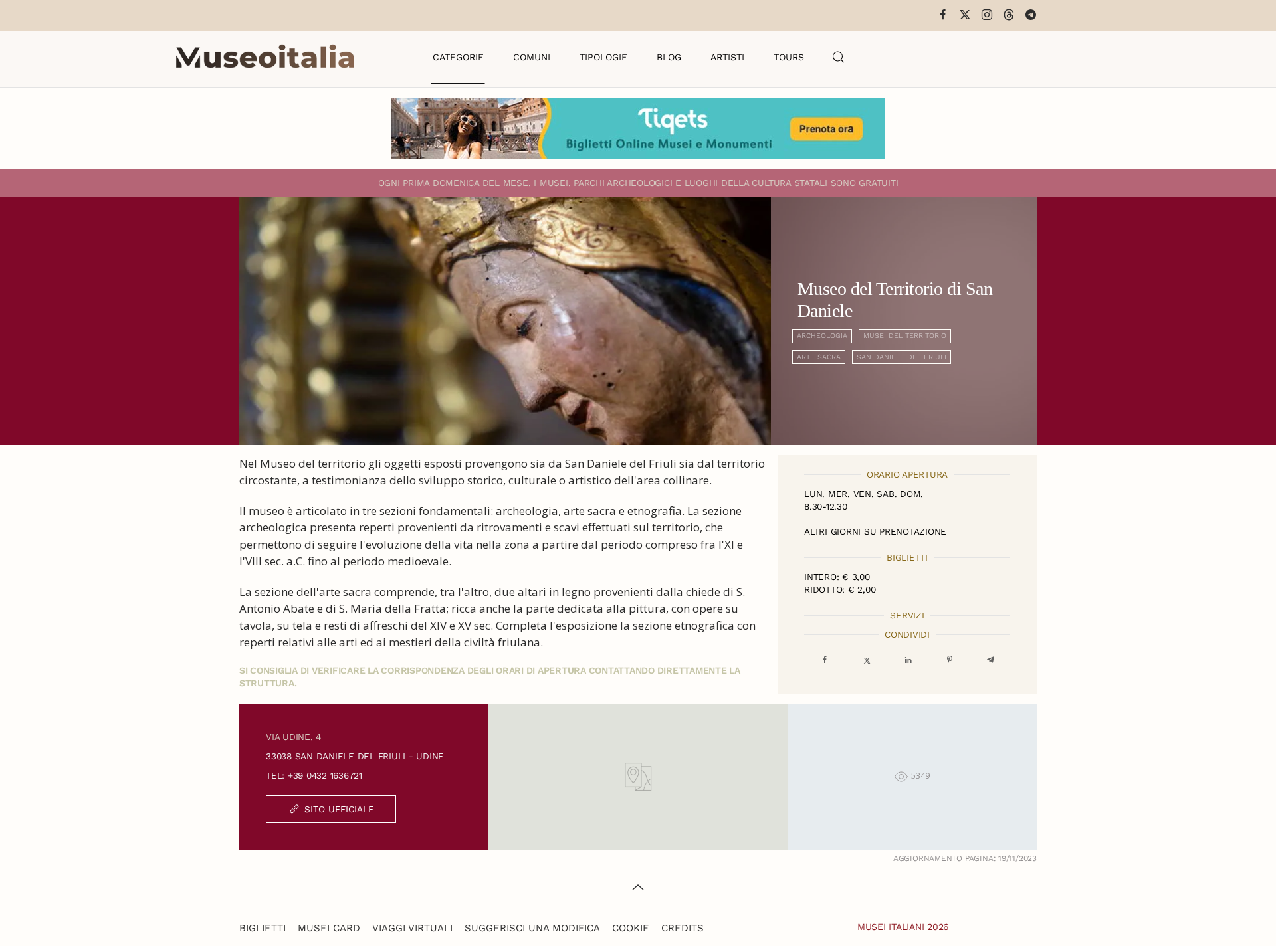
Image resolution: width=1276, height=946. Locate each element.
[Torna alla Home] (265, 57)
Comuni (531, 57)
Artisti (727, 57)
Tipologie (603, 57)
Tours (789, 57)
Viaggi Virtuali (412, 928)
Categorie (458, 57)
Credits (682, 928)
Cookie (630, 928)
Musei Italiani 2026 (903, 926)
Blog (669, 57)
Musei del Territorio (904, 335)
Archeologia (822, 335)
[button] (838, 57)
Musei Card (329, 928)
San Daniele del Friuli (901, 357)
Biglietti (262, 928)
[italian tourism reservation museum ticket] (638, 128)
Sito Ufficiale (339, 809)
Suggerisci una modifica (532, 928)
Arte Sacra (819, 357)
